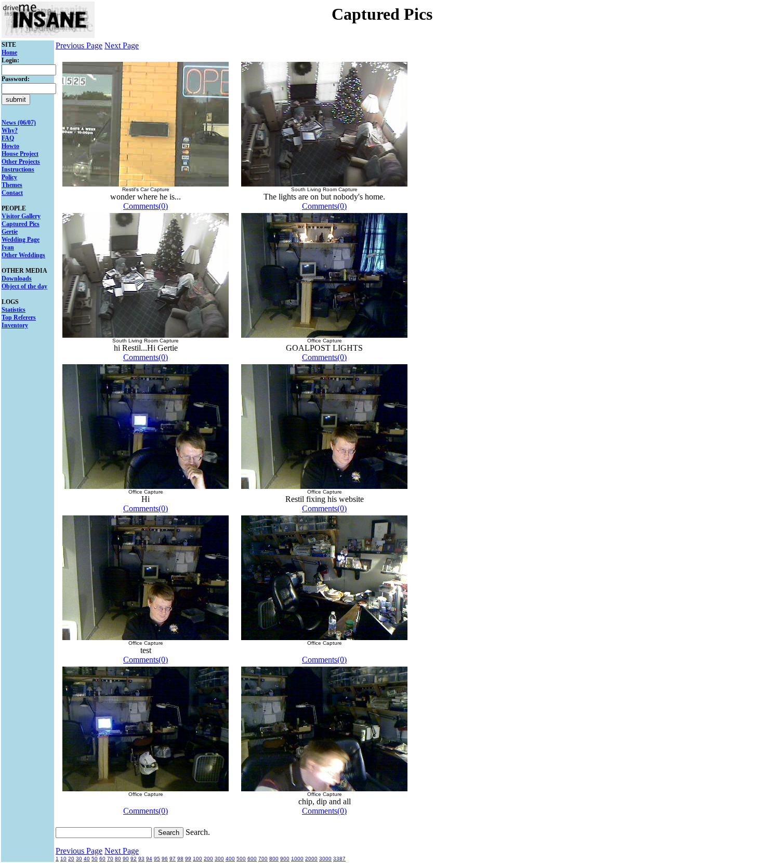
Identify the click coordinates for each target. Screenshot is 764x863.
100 (197, 858)
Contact (12, 192)
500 (241, 858)
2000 (311, 858)
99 (188, 858)
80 (118, 858)
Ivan (8, 247)
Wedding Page (20, 239)
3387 (339, 858)
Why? (10, 130)
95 (157, 858)
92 (133, 858)
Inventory (15, 325)
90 (126, 858)
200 (208, 858)
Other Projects (21, 161)
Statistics (13, 309)
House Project (20, 153)
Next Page (121, 45)
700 (263, 858)
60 (102, 858)
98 (180, 858)
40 (87, 858)
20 (71, 858)
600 (252, 858)
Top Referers (19, 317)
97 (172, 858)
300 (219, 858)
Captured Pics (20, 224)
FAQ (8, 138)
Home (9, 52)
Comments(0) (145, 206)
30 (79, 858)
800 (274, 858)
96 (165, 858)
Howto (10, 146)
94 (149, 858)
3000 (325, 858)
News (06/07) (19, 122)
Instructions (18, 169)
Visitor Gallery (21, 216)
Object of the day (24, 286)
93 (141, 858)
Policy (9, 177)
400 (230, 858)
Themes (12, 185)
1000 (297, 858)
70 (110, 858)
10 (63, 858)
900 (284, 858)
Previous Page (79, 45)
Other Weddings (23, 255)
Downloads (17, 278)
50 (94, 858)
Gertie (10, 231)
